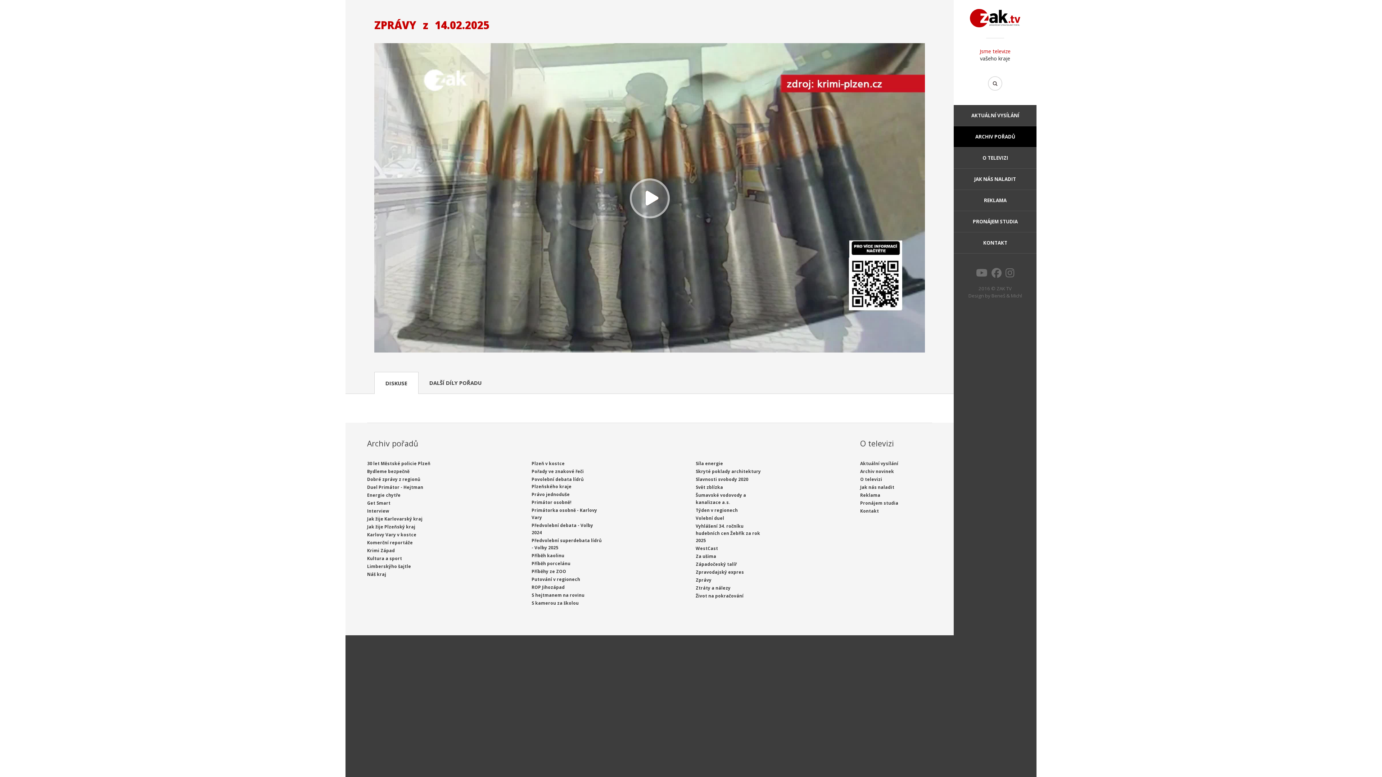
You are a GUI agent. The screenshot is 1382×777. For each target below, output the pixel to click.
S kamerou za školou (555, 603)
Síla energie (709, 463)
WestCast (707, 548)
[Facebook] (996, 275)
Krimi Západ (381, 550)
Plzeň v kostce (548, 463)
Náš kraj (376, 574)
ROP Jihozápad (548, 587)
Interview (378, 511)
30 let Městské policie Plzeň (398, 463)
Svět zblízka (709, 487)
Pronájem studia (995, 221)
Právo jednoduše (551, 494)
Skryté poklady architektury (728, 471)
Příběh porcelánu (551, 563)
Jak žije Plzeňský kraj (391, 527)
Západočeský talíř (716, 564)
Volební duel (710, 518)
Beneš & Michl (1007, 295)
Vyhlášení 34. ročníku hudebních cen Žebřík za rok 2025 (728, 533)
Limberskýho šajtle (389, 566)
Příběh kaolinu (548, 556)
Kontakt (995, 243)
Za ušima (706, 556)
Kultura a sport (384, 558)
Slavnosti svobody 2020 (722, 479)
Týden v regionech (717, 510)
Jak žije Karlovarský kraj (395, 519)
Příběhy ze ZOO (549, 571)
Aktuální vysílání (995, 115)
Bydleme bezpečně (388, 471)
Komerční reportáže (390, 543)
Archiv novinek (877, 471)
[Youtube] (982, 275)
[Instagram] (1010, 275)
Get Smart (378, 503)
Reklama (995, 200)
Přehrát (649, 198)
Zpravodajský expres (720, 572)
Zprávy (704, 580)
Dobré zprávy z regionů (393, 479)
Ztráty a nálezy (713, 588)
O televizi (995, 158)
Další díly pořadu (455, 382)
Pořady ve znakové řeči (558, 471)
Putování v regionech (556, 579)
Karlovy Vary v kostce (391, 535)
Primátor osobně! (552, 502)
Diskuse (396, 383)
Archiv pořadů (995, 136)
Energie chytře (384, 495)
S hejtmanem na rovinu (558, 595)
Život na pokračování (720, 596)
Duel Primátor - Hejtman (395, 487)
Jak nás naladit (995, 179)
